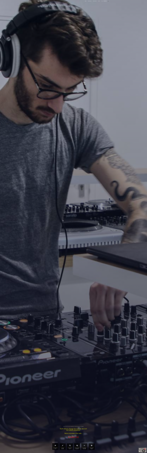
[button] (146, 448)
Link (108, 1)
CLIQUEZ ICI (73, 437)
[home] (40, 0)
